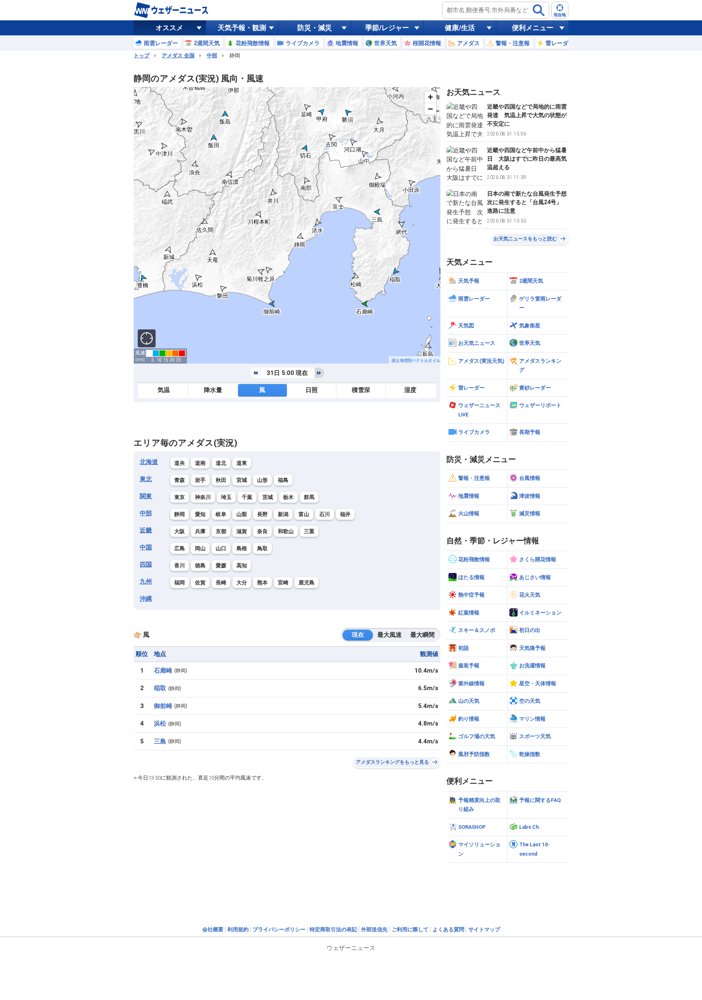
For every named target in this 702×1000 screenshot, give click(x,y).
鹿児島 (306, 583)
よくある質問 (448, 929)
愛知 (200, 514)
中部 (212, 55)
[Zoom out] (430, 109)
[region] (287, 225)
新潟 (283, 514)
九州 (146, 581)
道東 (241, 463)
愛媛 (221, 565)
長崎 (221, 583)
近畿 (146, 530)
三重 (309, 531)
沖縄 (146, 598)
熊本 (262, 583)
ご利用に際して (410, 929)
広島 (179, 548)
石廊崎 (163, 670)
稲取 (160, 688)
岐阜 (221, 514)
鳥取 (262, 548)
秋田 (221, 480)
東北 (146, 479)
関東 (146, 496)
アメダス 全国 (178, 55)
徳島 (200, 565)
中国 (146, 547)
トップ (142, 55)
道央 (179, 463)
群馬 (309, 497)
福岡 (179, 583)
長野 (262, 514)
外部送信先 (374, 929)
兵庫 (200, 531)
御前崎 (163, 706)
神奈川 (203, 497)
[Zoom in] (430, 97)
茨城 (267, 497)
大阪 (179, 531)
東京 (179, 497)
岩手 (200, 480)
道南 (200, 463)
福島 (283, 480)
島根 (241, 548)
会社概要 (212, 929)
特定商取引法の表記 (333, 929)
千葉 (247, 497)
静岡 (179, 514)
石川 (324, 514)
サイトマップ (484, 929)
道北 (221, 463)
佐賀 (200, 583)
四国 (146, 564)
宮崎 (283, 583)
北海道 (149, 462)
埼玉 (226, 497)
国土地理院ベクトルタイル (416, 360)
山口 (221, 548)
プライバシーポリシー (279, 929)
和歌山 (286, 531)
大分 (241, 583)
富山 (304, 514)
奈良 (262, 531)
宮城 (241, 480)
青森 (179, 480)
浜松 (160, 723)
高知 (241, 565)
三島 (160, 741)
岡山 (200, 548)
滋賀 (241, 531)
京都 (221, 531)
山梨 (241, 514)
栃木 (288, 497)
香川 (179, 565)
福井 (345, 514)
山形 (262, 480)
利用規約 (238, 929)
